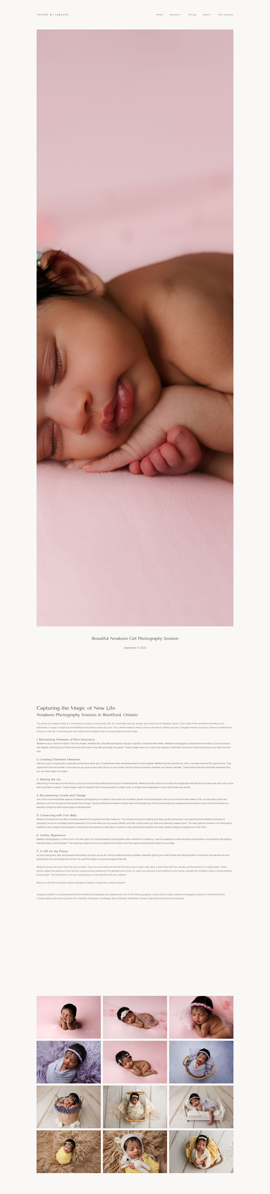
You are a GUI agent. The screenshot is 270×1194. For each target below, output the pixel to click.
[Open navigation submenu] (180, 14)
